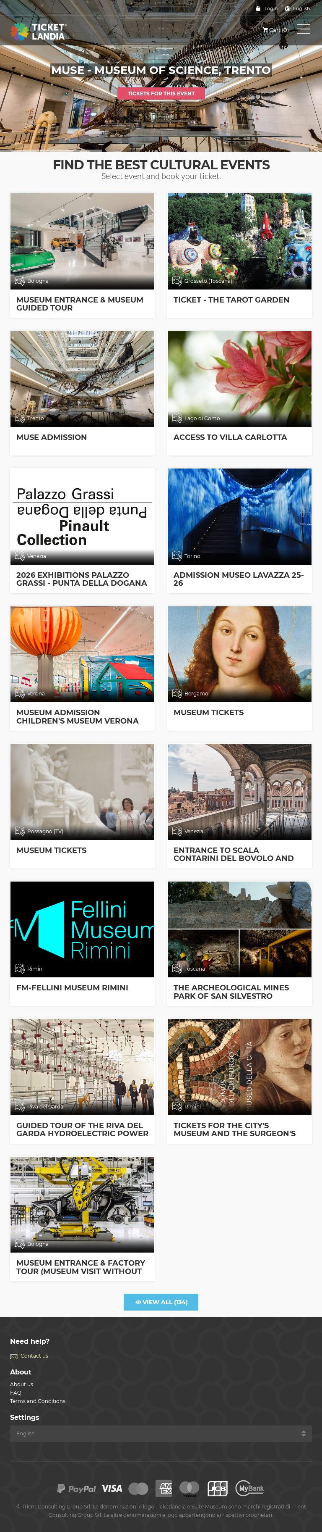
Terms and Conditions (37, 1401)
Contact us (34, 1356)
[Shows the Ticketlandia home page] (48, 31)
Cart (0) (279, 29)
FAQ (15, 1393)
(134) (165, 1302)
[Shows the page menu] (303, 30)
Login (271, 8)
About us (21, 1384)
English (301, 8)
